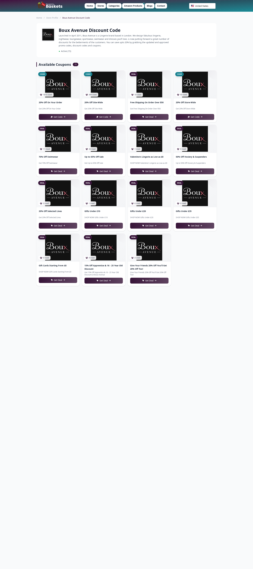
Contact (161, 5)
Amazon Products (133, 5)
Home (90, 5)
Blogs (149, 5)
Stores (101, 5)
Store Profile (52, 17)
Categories (114, 5)
